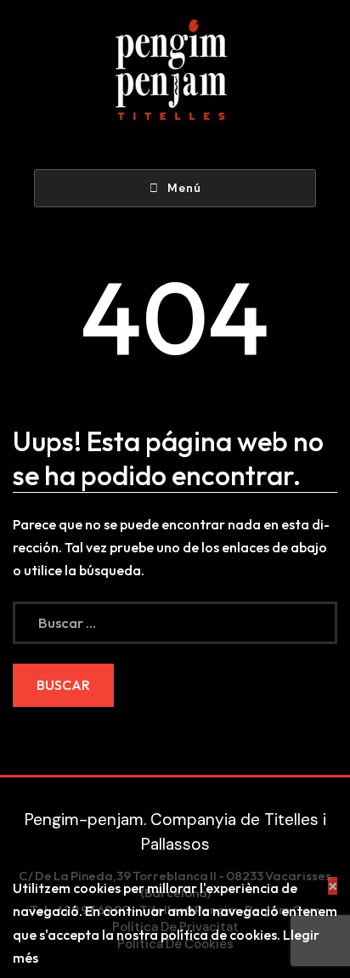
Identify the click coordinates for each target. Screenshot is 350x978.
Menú (184, 188)
